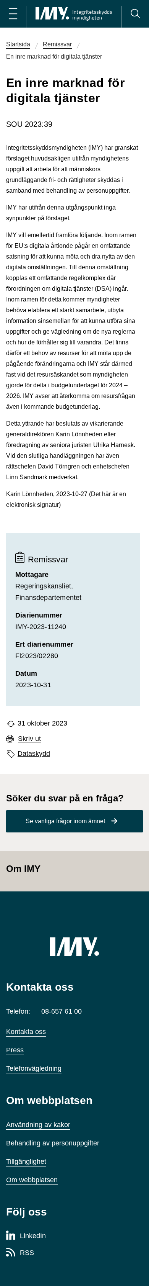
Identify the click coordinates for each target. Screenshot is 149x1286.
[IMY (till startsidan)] (74, 946)
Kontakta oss (26, 1031)
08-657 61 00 (61, 1011)
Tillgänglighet (26, 1161)
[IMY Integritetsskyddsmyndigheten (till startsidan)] (74, 14)
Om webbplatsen (32, 1180)
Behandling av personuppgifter (52, 1143)
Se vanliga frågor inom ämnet (65, 821)
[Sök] (135, 14)
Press (15, 1050)
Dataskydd (34, 753)
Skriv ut (29, 738)
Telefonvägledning (34, 1068)
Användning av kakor (38, 1125)
